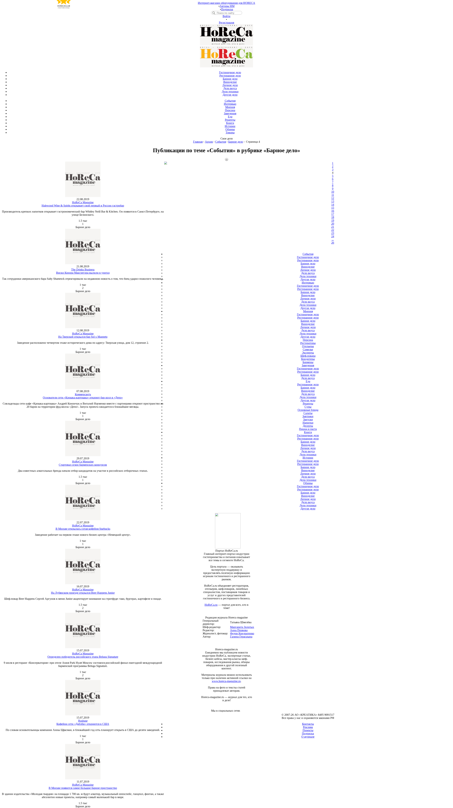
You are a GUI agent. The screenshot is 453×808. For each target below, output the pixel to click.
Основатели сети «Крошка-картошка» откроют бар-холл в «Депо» (83, 397)
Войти (226, 16)
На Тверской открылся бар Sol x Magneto (82, 336)
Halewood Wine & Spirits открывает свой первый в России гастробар (83, 205)
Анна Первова (239, 630)
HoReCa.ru (211, 604)
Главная (198, 141)
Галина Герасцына (241, 636)
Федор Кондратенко (242, 633)
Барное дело (235, 141)
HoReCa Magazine (83, 202)
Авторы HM (227, 6)
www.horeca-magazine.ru (226, 681)
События (220, 141)
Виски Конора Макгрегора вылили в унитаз (83, 272)
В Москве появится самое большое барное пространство (83, 787)
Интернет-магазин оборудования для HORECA (226, 2)
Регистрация (226, 22)
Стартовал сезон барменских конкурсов (83, 464)
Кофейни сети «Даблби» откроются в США (82, 723)
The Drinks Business (82, 269)
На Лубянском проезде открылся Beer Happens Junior (83, 592)
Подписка (227, 9)
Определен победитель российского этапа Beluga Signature (82, 656)
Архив (209, 141)
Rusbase (83, 720)
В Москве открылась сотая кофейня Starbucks (83, 528)
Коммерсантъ (83, 394)
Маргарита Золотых (242, 627)
